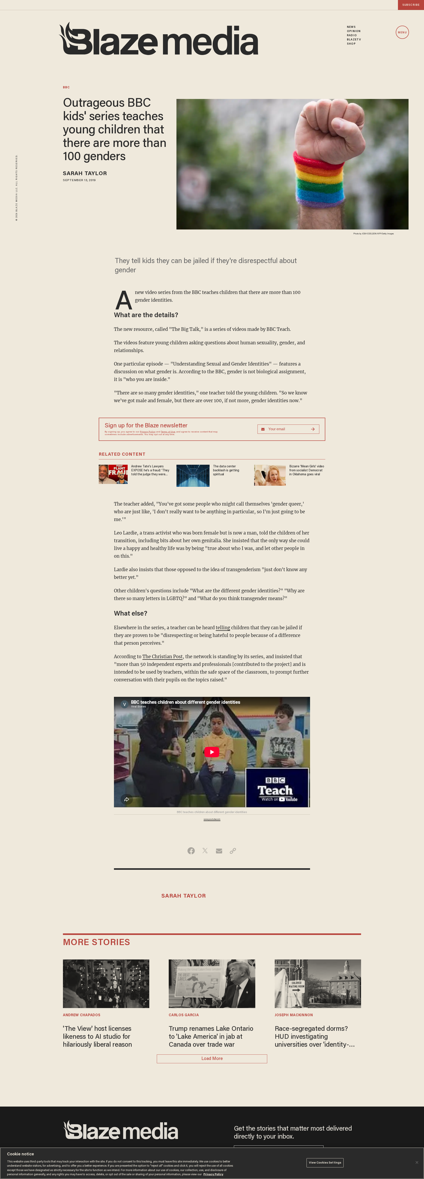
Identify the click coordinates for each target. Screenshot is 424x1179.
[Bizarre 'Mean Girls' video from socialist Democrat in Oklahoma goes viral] (270, 474)
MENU (402, 32)
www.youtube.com (212, 819)
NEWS (351, 27)
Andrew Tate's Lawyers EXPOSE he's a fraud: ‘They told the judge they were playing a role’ (150, 471)
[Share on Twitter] (205, 850)
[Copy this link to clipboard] (233, 850)
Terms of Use (168, 432)
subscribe (411, 5)
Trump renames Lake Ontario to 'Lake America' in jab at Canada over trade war (211, 1037)
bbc (66, 87)
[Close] (417, 1162)
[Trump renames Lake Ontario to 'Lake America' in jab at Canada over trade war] (212, 983)
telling (223, 627)
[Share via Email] (219, 850)
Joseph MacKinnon (294, 1015)
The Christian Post (162, 656)
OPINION (354, 31)
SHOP (351, 43)
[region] (212, 1163)
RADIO (352, 35)
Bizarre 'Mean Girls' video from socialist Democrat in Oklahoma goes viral (306, 470)
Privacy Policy (147, 432)
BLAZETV (354, 39)
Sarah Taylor (85, 174)
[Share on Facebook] (191, 850)
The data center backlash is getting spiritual (226, 470)
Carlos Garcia (184, 1015)
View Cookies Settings (325, 1162)
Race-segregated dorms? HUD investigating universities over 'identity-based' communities (312, 1037)
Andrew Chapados (81, 1015)
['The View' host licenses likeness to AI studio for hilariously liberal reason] (106, 983)
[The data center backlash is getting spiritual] (193, 475)
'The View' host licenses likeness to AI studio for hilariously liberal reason (97, 1037)
